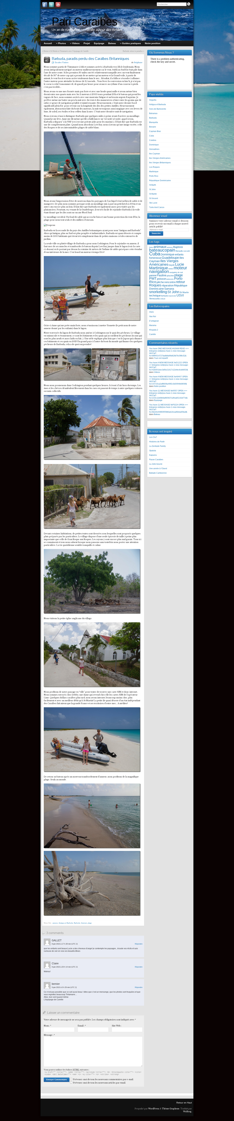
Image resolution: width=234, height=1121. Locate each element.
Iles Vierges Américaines (159, 158)
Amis (151, 247)
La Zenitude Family (157, 446)
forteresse (155, 257)
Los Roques (154, 167)
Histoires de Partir (157, 442)
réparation (168, 285)
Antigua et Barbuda (66, 923)
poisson (161, 278)
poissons (170, 279)
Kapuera (153, 455)
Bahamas (153, 113)
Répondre (138, 944)
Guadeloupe (170, 257)
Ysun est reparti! (161, 358)
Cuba (151, 136)
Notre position (160, 386)
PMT (152, 278)
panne (152, 275)
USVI (180, 295)
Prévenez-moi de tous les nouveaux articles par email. (99, 1083)
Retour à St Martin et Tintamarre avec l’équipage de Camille (66, 51)
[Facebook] (44, 4)
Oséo (151, 312)
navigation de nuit (176, 272)
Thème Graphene (170, 1108)
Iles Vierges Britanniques (160, 162)
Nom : (47, 1026)
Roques (155, 285)
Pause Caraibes (156, 459)
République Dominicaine (160, 180)
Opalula (152, 450)
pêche (160, 282)
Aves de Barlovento (157, 109)
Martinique (153, 171)
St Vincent (153, 198)
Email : (82, 1026)
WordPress (153, 1108)
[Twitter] (51, 4)
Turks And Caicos (156, 207)
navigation (159, 271)
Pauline (161, 275)
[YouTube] (58, 4)
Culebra (152, 140)
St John (152, 189)
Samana (169, 288)
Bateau (157, 414)
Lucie (179, 264)
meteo (170, 269)
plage (90, 923)
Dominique (154, 145)
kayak (172, 265)
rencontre (170, 282)
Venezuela (154, 298)
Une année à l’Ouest (158, 468)
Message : (49, 1035)
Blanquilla (153, 122)
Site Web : (116, 1026)
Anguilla (152, 100)
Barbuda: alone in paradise (133, 51)
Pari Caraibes (84, 21)
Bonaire (152, 127)
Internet (84, 923)
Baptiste (178, 247)
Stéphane (138, 62)
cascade (186, 251)
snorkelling (158, 292)
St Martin (153, 194)
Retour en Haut (184, 1102)
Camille (152, 334)
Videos (157, 372)
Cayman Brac (155, 131)
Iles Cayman (154, 154)
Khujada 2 (153, 330)
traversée (172, 296)
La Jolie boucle (155, 464)
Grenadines (154, 149)
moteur (180, 267)
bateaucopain (162, 250)
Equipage (158, 400)
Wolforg (187, 1111)
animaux (160, 247)
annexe (55, 923)
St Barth (152, 185)
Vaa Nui (152, 316)
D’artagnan (154, 321)
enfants (179, 254)
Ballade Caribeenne (158, 473)
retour (180, 282)
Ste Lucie (153, 203)
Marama (152, 325)
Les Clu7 (153, 437)
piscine (170, 275)
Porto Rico (153, 176)
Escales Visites (61, 62)
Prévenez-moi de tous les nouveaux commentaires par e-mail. (103, 1079)
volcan (162, 299)
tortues (164, 296)
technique (155, 295)
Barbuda (77, 923)
